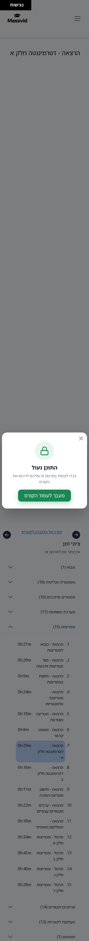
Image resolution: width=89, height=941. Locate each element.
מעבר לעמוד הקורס (44, 495)
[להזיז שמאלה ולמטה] (3, 6)
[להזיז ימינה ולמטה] (6, 6)
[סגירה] (81, 438)
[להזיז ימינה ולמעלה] (6, 3)
